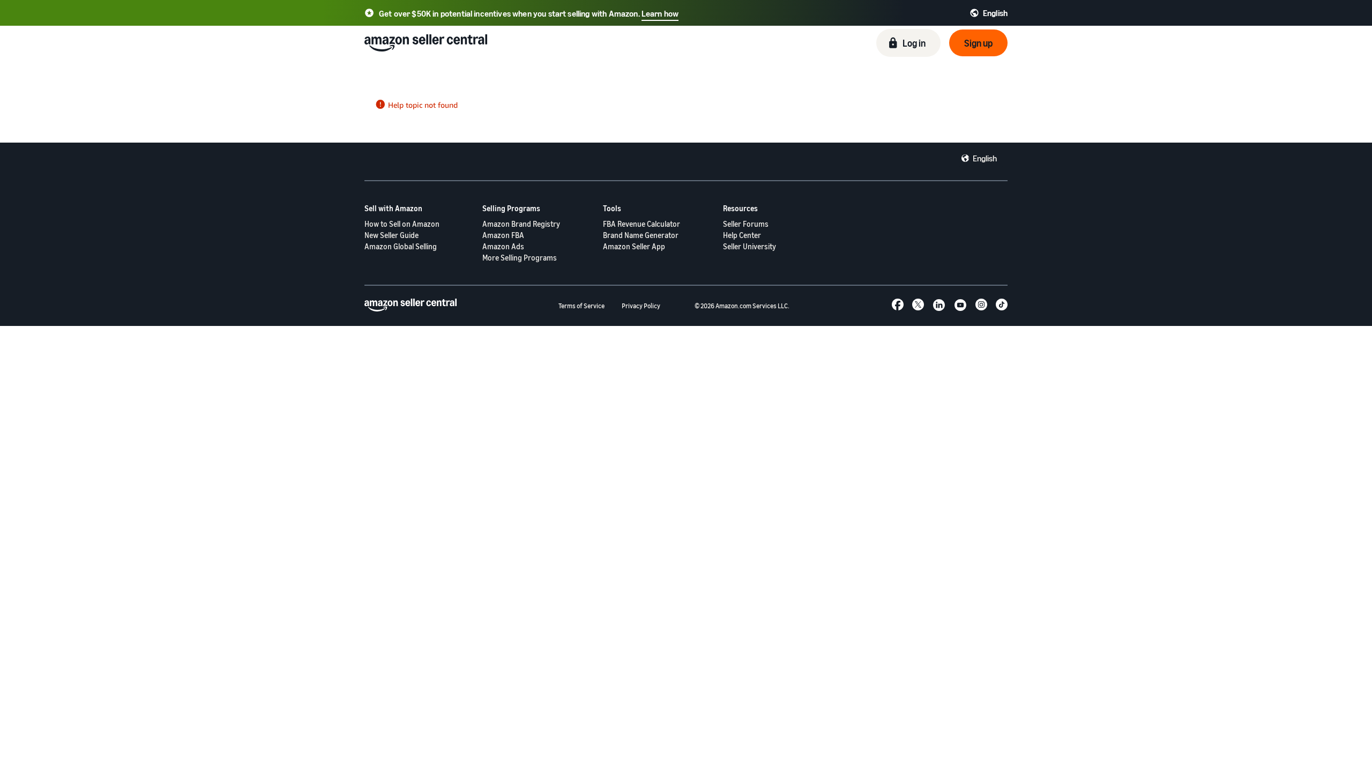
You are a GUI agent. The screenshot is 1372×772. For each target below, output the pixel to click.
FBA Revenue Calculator (641, 223)
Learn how (660, 13)
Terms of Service (581, 306)
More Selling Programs (519, 257)
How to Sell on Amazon (401, 223)
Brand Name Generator (640, 235)
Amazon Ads (503, 246)
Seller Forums (746, 223)
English (985, 158)
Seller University (749, 246)
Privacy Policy (641, 306)
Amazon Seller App (634, 246)
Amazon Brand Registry (521, 223)
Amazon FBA (503, 235)
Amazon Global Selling (400, 246)
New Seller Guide (391, 235)
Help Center (742, 235)
